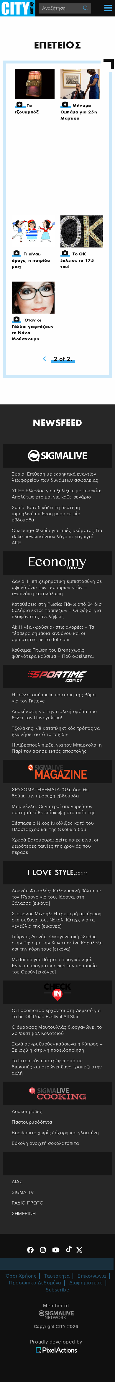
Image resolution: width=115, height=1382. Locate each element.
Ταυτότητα (57, 1276)
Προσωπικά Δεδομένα (35, 1283)
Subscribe (57, 1290)
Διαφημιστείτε (86, 1283)
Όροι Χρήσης (21, 1276)
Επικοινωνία (92, 1276)
